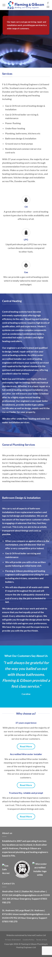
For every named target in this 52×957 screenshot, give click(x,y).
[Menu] (4, 4)
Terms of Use (41, 940)
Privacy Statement (13, 940)
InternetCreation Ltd (36, 935)
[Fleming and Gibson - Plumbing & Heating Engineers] (26, 5)
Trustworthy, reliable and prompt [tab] (26, 792)
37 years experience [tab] (26, 722)
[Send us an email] (48, 7)
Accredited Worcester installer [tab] (26, 754)
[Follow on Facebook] (48, 3)
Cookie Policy (28, 940)
